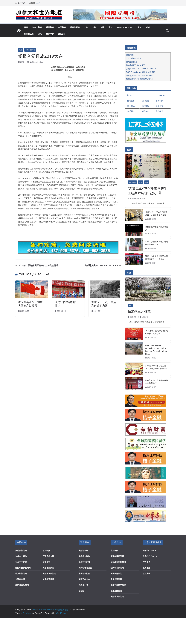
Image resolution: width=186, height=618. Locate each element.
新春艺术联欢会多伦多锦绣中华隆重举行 (156, 381)
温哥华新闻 (75, 27)
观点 (110, 27)
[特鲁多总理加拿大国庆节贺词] (134, 230)
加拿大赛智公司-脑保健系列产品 (139, 79)
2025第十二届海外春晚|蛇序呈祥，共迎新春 (156, 332)
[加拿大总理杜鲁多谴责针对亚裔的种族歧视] (134, 245)
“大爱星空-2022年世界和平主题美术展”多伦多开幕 (147, 190)
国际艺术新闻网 (49, 573)
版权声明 (146, 573)
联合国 (81, 590)
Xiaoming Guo (37, 62)
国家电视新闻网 (117, 556)
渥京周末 (46, 562)
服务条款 (146, 567)
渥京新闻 (114, 550)
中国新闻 (62, 27)
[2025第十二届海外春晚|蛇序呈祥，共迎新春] (134, 334)
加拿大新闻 (37, 27)
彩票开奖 (159, 106)
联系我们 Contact (151, 556)
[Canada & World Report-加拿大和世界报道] (18, 30)
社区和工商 (29, 34)
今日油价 (145, 100)
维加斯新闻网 (21, 573)
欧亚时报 (46, 550)
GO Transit (160, 95)
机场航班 (131, 100)
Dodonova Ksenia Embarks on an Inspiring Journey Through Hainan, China (156, 349)
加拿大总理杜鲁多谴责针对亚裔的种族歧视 (156, 243)
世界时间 (159, 100)
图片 (139, 27)
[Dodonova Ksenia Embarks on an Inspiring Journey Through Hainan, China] (134, 351)
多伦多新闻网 (21, 550)
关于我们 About (150, 550)
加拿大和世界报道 (118, 585)
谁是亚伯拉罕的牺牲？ (66, 303)
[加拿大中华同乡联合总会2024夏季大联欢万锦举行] (134, 369)
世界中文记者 (21, 562)
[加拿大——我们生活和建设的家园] (105, 282)
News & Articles (125, 27)
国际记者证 (83, 550)
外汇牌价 (145, 106)
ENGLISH (62, 34)
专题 (102, 27)
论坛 (40, 34)
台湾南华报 (20, 579)
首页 (26, 27)
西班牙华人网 (48, 556)
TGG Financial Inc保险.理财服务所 (140, 72)
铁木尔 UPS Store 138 (135, 65)
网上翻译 (131, 106)
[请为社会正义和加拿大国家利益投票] (31, 282)
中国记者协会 (84, 573)
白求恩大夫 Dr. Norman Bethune (101, 265)
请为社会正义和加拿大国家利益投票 (30, 303)
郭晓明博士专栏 (30, 50)
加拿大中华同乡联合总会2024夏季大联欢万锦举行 (156, 367)
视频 (148, 27)
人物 (86, 27)
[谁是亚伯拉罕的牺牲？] (68, 282)
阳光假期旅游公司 (133, 58)
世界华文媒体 (21, 556)
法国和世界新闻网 (23, 567)
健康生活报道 (48, 579)
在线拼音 (159, 111)
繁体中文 (50, 34)
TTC (143, 95)
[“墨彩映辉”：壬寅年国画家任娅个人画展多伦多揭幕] (134, 215)
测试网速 (131, 111)
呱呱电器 (130, 55)
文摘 (94, 27)
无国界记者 (83, 585)
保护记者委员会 (85, 567)
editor (144, 198)
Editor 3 (145, 317)
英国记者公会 (84, 579)
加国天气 (131, 95)
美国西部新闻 (48, 567)
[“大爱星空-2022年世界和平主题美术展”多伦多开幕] (148, 166)
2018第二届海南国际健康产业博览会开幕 (38, 265)
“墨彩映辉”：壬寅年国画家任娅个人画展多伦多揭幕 (156, 213)
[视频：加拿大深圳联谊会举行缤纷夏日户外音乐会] (134, 259)
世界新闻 (50, 27)
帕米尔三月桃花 (139, 311)
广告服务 (146, 562)
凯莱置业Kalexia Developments (139, 75)
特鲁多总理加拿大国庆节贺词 (156, 228)
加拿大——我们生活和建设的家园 (103, 303)
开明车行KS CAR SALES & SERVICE (141, 68)
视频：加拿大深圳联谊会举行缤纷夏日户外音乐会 (156, 257)
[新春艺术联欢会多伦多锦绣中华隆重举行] (134, 383)
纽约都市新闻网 (22, 585)
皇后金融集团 (132, 61)
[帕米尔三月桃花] (148, 289)
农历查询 (145, 111)
